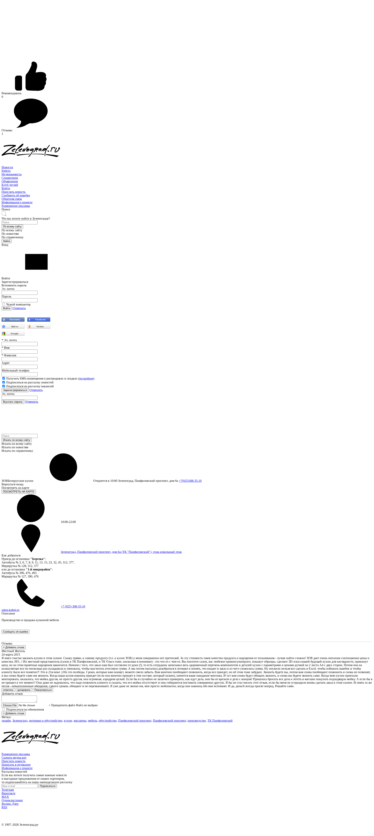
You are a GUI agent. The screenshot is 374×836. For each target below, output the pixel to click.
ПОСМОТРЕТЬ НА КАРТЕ (18, 491)
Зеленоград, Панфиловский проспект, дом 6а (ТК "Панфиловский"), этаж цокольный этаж (121, 552)
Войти (6, 188)
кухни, (68, 720)
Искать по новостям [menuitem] (15, 447)
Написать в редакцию (16, 764)
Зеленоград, (20, 720)
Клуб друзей (10, 184)
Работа (6, 170)
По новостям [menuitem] (10, 233)
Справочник (10, 177)
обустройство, (108, 720)
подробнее (86, 378)
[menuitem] (187, 167)
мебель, (93, 720)
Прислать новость (14, 191)
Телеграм (8, 789)
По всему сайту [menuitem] (12, 230)
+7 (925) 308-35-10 (73, 606)
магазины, (80, 720)
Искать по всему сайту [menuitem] (17, 443)
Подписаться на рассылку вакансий (30, 386)
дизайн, (7, 720)
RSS (4, 807)
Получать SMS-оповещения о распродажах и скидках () (50, 378)
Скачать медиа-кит (14, 757)
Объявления (10, 181)
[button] (12, 226)
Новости (7, 167)
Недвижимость (12, 174)
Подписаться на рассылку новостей (30, 382)
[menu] (187, 178)
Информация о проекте (17, 202)
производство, (197, 720)
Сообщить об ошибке (16, 195)
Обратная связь (12, 198)
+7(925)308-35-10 (190, 480)
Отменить (19, 308)
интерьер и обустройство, (46, 720)
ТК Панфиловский (220, 720)
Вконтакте (8, 793)
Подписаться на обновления (25, 709)
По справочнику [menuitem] (13, 237)
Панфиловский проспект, (135, 720)
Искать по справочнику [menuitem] (17, 450)
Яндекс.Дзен (10, 803)
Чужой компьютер (18, 304)
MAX (5, 796)
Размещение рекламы (16, 205)
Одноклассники (12, 800)
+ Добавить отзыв (13, 647)
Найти (6, 241)
